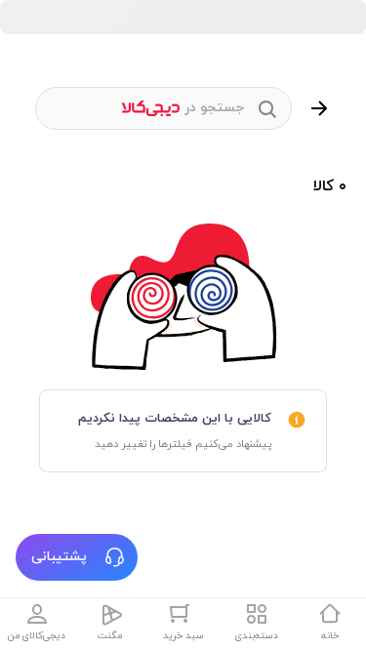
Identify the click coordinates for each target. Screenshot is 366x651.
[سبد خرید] (183, 614)
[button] (77, 557)
